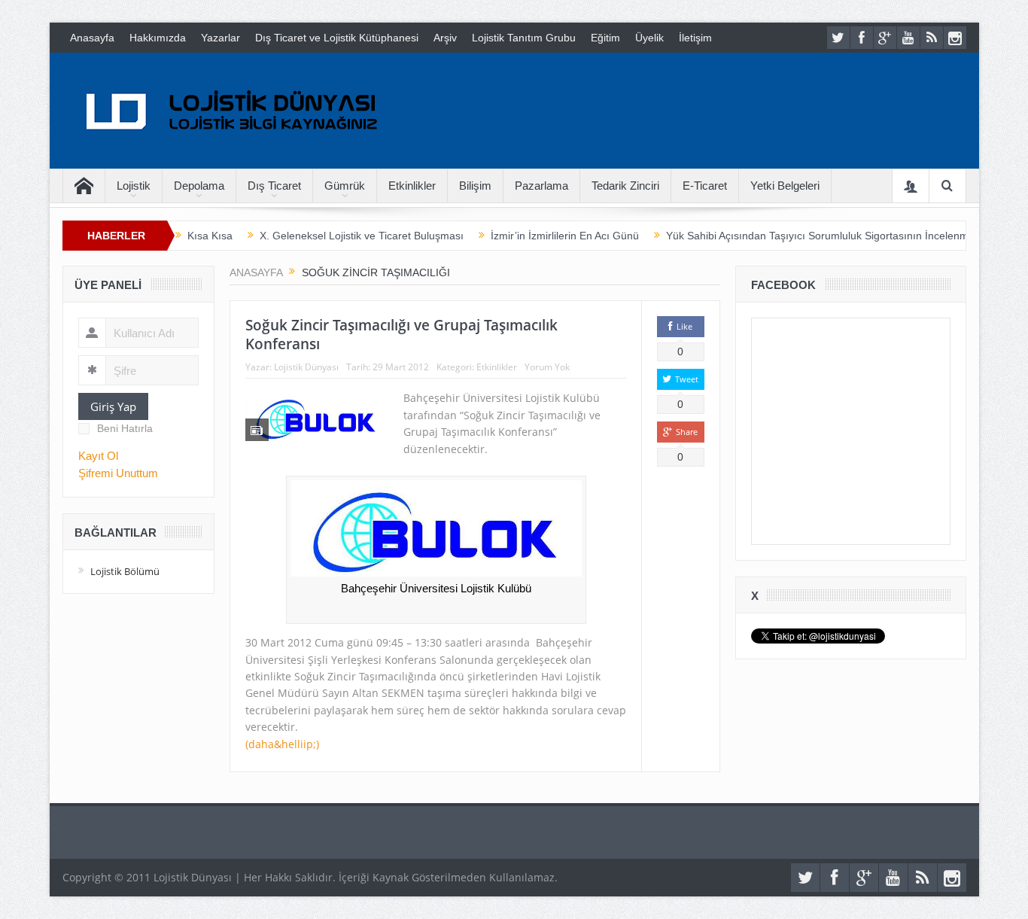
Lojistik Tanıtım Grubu (524, 38)
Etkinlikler (412, 185)
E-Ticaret (705, 185)
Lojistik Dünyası (306, 367)
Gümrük (344, 185)
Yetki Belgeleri (785, 185)
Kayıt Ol (98, 455)
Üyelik (649, 38)
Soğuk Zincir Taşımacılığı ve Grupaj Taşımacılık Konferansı (401, 334)
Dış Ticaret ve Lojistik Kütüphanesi (336, 38)
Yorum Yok (547, 367)
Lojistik (134, 185)
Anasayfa (92, 38)
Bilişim (475, 185)
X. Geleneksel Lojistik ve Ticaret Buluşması (362, 236)
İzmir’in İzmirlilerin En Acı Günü (565, 236)
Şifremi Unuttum (118, 473)
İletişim (695, 38)
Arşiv (445, 38)
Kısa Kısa (210, 236)
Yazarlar (220, 38)
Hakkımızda (157, 38)
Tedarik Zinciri (625, 185)
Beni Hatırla (125, 428)
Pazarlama (541, 185)
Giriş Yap (113, 406)
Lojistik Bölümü (125, 571)
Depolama (199, 185)
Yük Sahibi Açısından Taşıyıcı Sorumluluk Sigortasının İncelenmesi (824, 236)
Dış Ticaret (274, 185)
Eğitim (605, 38)
